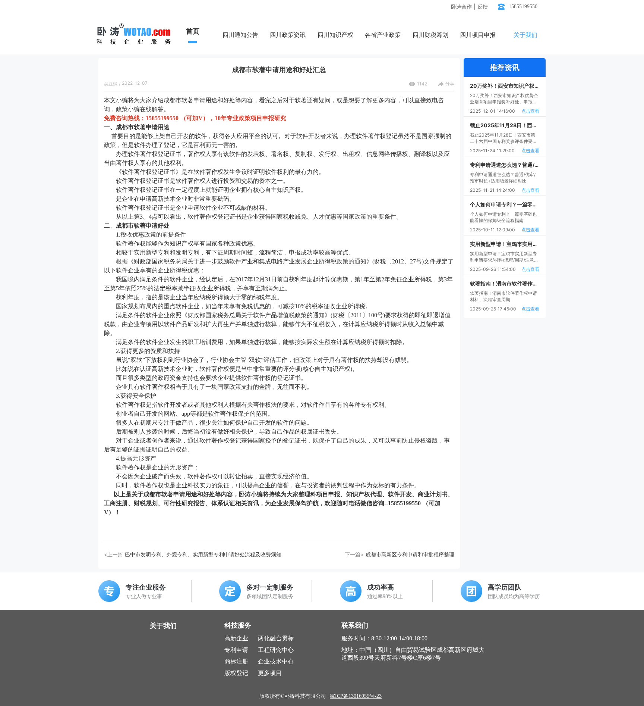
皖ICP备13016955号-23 (356, 696)
